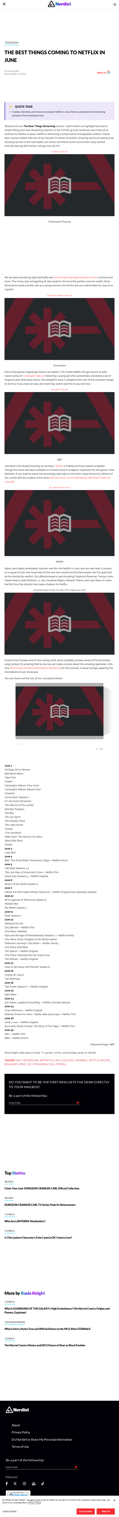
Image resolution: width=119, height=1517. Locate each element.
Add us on (101, 73)
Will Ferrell (58, 1064)
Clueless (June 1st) (59, 152)
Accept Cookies (85, 1511)
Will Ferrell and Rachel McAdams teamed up (35, 668)
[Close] (114, 1500)
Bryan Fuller (49, 1060)
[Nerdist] (59, 4)
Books (9, 1181)
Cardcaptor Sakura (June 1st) (59, 295)
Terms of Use (20, 1446)
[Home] (17, 1412)
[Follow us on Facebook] (7, 1484)
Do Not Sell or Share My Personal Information (42, 1439)
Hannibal (81, 1060)
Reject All (106, 1511)
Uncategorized (15, 1322)
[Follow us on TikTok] (42, 1484)
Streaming (40, 1064)
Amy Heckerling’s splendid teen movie (75, 277)
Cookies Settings (9, 1511)
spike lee (25, 1064)
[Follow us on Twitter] (15, 1484)
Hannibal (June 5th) (59, 389)
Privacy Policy (21, 1432)
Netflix (59, 466)
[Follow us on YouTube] (33, 1484)
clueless (67, 1060)
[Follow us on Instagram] (24, 1484)
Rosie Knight (13, 71)
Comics (9, 1214)
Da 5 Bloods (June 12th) (59, 487)
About (16, 1425)
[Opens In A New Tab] (18, 1495)
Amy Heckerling (27, 1060)
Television (11, 42)
